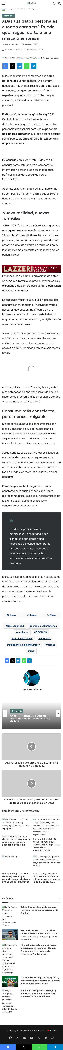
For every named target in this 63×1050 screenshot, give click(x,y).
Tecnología (9, 16)
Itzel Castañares (32, 58)
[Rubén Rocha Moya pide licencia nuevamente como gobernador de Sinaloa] (10, 916)
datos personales (23, 638)
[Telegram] (33, 66)
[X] (12, 66)
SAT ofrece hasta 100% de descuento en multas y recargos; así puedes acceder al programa (16, 840)
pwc (32, 650)
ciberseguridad (15, 625)
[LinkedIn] (19, 66)
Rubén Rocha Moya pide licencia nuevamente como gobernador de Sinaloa (39, 910)
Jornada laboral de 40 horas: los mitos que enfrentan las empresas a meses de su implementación (47, 844)
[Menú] (3, 4)
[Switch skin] (54, 4)
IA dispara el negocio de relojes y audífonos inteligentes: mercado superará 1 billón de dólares (38, 993)
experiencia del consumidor (24, 644)
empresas (45, 638)
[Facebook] (5, 66)
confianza (22, 632)
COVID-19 (41, 632)
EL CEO (53, 1030)
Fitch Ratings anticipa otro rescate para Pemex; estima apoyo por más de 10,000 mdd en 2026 (46, 877)
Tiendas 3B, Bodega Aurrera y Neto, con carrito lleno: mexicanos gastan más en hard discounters (40, 980)
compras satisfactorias (44, 625)
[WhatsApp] (26, 66)
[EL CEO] (31, 3)
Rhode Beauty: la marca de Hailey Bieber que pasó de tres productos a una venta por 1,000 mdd (16, 877)
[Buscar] (59, 4)
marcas (51, 644)
